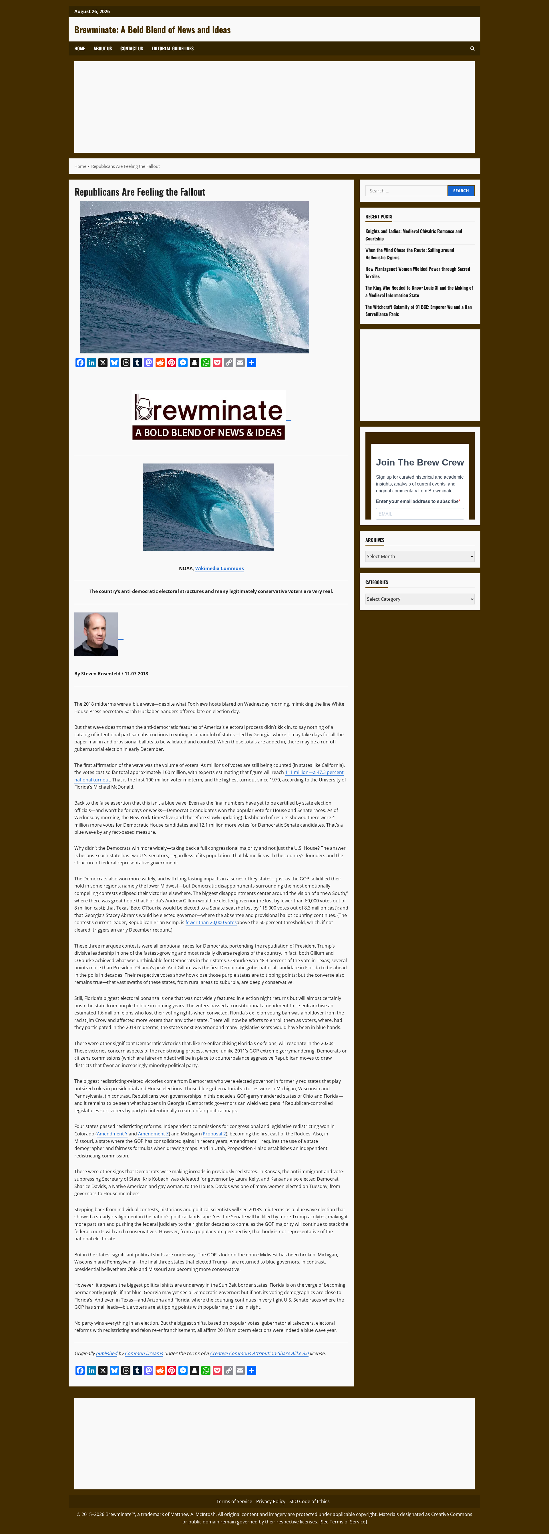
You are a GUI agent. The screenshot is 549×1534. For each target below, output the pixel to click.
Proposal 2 (214, 1134)
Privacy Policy (270, 1501)
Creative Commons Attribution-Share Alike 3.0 (259, 1353)
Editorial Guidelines (173, 48)
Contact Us (131, 48)
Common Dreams (144, 1353)
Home (79, 48)
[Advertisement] (251, 107)
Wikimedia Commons (219, 568)
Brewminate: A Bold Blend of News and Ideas (152, 29)
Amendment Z (153, 1134)
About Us (103, 48)
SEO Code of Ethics (309, 1501)
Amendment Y (112, 1134)
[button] (472, 48)
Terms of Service (234, 1501)
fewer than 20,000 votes (211, 922)
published (106, 1353)
